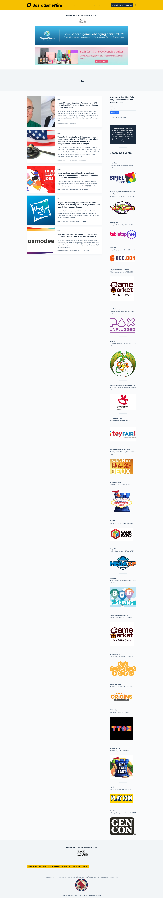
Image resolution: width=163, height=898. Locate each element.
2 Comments (85, 189)
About (99, 5)
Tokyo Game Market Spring (119, 615)
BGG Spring (113, 578)
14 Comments (86, 250)
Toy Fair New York (116, 418)
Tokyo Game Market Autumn (119, 270)
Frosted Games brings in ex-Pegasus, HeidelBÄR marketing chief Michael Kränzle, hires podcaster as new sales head (77, 105)
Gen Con (112, 811)
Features (79, 5)
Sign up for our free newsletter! (122, 5)
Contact (105, 5)
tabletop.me (114, 223)
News (73, 5)
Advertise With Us (89, 5)
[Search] (135, 5)
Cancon (112, 341)
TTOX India (113, 710)
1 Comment (85, 221)
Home (68, 5)
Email (111, 106)
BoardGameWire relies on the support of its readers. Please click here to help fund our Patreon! (57, 866)
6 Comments (82, 160)
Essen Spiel (113, 163)
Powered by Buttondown (118, 117)
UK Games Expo (115, 654)
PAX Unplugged (115, 309)
